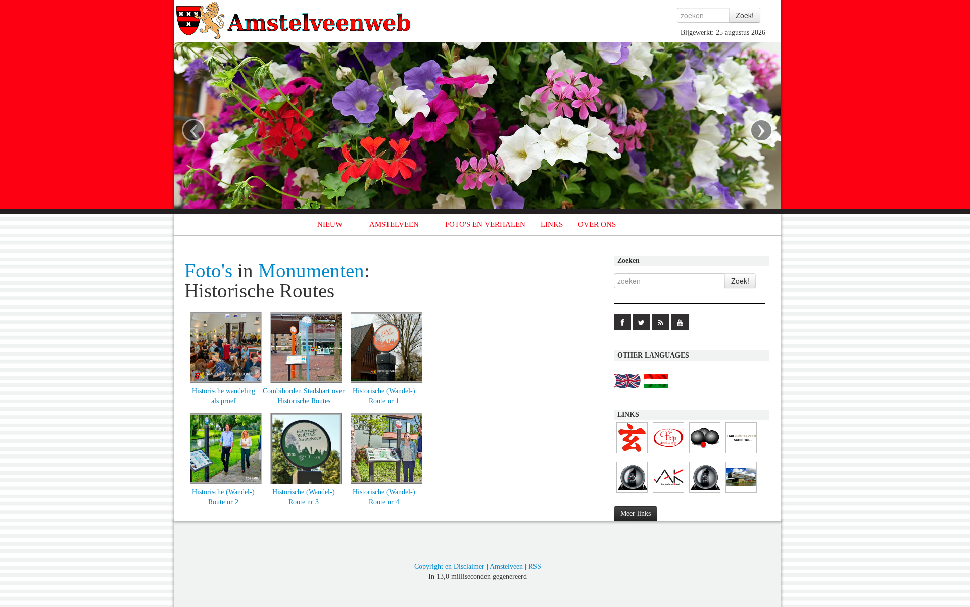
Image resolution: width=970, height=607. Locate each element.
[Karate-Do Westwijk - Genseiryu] (632, 454)
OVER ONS (597, 224)
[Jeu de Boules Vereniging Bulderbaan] (705, 454)
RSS (534, 566)
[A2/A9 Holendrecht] (632, 493)
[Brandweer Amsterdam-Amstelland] (741, 493)
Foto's (208, 270)
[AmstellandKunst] (668, 493)
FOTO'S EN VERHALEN (485, 224)
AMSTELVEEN (394, 224)
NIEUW (330, 224)
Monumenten (311, 270)
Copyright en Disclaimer (449, 566)
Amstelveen (506, 566)
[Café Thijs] (668, 454)
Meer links (635, 513)
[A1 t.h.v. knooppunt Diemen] (705, 493)
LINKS (552, 224)
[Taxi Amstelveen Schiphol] (741, 454)
